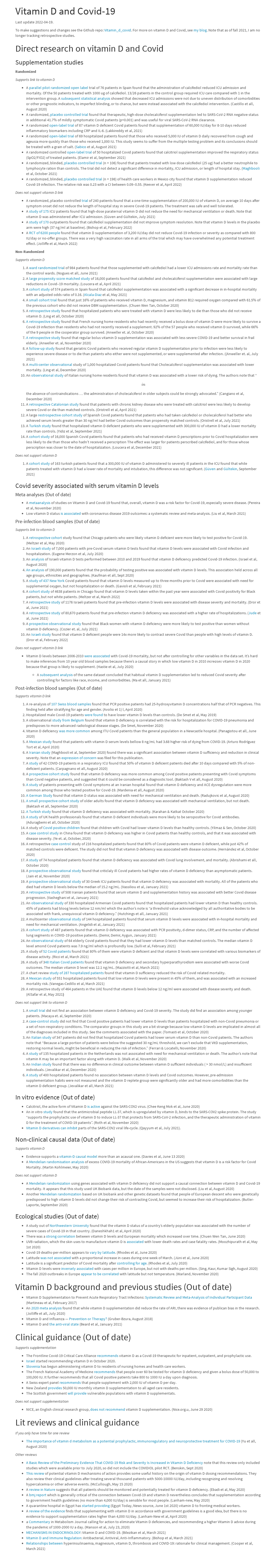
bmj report (37, 1494)
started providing (96, 1505)
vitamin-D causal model (78, 1156)
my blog (200, 30)
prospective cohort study (49, 773)
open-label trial (61, 125)
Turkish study (40, 425)
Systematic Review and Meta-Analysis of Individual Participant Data (198, 1297)
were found (94, 714)
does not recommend (107, 1409)
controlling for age (132, 1263)
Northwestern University (69, 1225)
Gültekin (230, 468)
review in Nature (42, 1489)
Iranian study (39, 752)
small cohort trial (43, 300)
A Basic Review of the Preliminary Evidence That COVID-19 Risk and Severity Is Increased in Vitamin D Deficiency (114, 1462)
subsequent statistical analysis (85, 98)
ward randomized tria (46, 267)
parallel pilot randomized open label (58, 87)
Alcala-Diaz (93, 294)
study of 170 (39, 222)
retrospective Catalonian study (54, 404)
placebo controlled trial (69, 114)
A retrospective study (43, 321)
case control (61, 843)
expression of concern (78, 757)
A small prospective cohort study (52, 800)
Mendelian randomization (49, 1183)
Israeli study (41, 548)
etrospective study (45, 602)
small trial (37, 1010)
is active (93, 1106)
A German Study (39, 795)
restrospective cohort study (60, 415)
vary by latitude (102, 1252)
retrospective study (44, 310)
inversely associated (77, 1268)
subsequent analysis (56, 674)
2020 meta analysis (46, 1308)
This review (35, 1473)
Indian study (41, 1064)
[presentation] (143, 384)
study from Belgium (68, 720)
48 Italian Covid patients (64, 962)
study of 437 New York (46, 580)
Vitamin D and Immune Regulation (53, 1537)
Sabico (81, 146)
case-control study (44, 1021)
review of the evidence (47, 1511)
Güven (210, 468)
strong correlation (60, 1236)
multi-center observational (50, 364)
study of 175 (39, 211)
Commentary (39, 1521)
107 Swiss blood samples (71, 704)
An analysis (35, 569)
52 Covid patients (57, 951)
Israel (30, 1361)
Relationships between (44, 1543)
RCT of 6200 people (44, 232)
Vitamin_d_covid (117, 30)
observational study (47, 375)
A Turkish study (38, 811)
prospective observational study (55, 623)
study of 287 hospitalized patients (77, 972)
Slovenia (33, 1366)
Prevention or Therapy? (88, 1318)
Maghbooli (251, 168)
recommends (107, 1355)
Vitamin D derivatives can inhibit (51, 1128)
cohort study (39, 289)
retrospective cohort (45, 537)
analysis (37, 559)
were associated (97, 655)
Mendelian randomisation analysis (56, 1161)
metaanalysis (39, 502)
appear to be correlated (100, 1273)
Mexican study (40, 741)
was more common (74, 730)
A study (32, 784)
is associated (71, 513)
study (33, 763)
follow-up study (42, 348)
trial (85, 200)
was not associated (55, 1257)
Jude (253, 612)
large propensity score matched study (59, 278)
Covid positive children (61, 827)
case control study (44, 833)
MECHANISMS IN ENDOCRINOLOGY (53, 1532)
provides (55, 1387)
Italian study (41, 1037)
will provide (77, 1393)
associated (135, 1241)
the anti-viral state (64, 1324)
